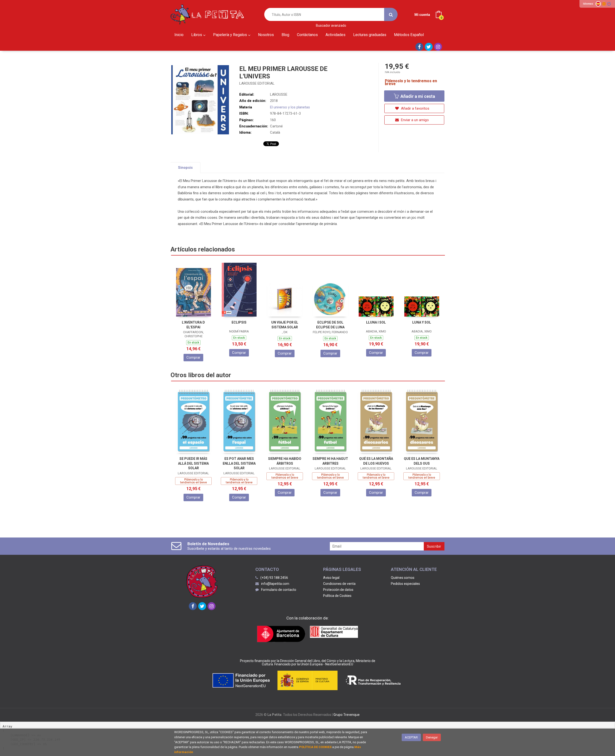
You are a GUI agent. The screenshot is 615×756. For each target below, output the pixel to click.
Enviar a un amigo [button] (414, 120)
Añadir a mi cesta (417, 96)
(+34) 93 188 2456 (274, 578)
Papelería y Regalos (230, 34)
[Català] (604, 4)
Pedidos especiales (405, 584)
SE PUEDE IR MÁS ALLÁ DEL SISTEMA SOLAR (193, 463)
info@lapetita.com (275, 584)
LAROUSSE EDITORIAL (257, 83)
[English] (609, 4)
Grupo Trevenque (346, 715)
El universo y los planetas (290, 107)
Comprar (193, 357)
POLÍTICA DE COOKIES (315, 747)
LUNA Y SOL (421, 322)
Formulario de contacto (278, 590)
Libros (197, 34)
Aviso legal (331, 578)
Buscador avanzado (331, 25)
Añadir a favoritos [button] (414, 108)
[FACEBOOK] (419, 47)
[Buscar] (391, 14)
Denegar (432, 737)
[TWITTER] (429, 47)
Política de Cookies (337, 596)
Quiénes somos (402, 578)
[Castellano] (598, 3)
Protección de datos (338, 590)
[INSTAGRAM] (438, 47)
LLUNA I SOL (376, 322)
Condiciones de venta (339, 584)
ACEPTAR (411, 737)
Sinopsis (185, 167)
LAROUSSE (278, 94)
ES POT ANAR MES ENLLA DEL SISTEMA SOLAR (239, 463)
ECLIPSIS (239, 322)
